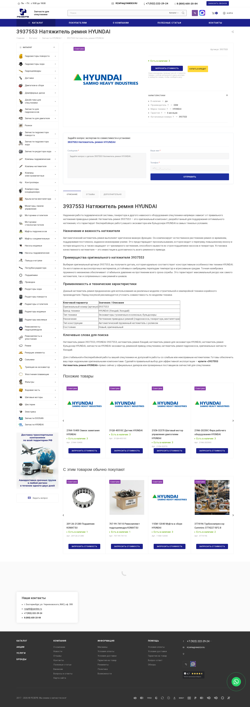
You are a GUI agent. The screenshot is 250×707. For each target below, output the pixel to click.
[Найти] (183, 13)
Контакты (58, 660)
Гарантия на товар (107, 660)
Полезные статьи (62, 664)
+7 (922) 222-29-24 (157, 3)
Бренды (21, 659)
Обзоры (152, 664)
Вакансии (58, 669)
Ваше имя (155, 151)
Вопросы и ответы (62, 673)
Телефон (155, 163)
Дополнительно (113, 194)
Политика (103, 669)
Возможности (105, 673)
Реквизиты (103, 664)
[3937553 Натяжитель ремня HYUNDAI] (105, 79)
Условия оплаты (106, 651)
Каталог (21, 641)
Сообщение (73, 151)
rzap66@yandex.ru (33, 609)
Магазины (102, 647)
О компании (59, 647)
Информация (106, 641)
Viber (195, 13)
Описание (72, 194)
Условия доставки (107, 656)
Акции (20, 647)
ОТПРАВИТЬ (189, 177)
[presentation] (63, 421)
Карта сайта (59, 678)
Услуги (21, 653)
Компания (59, 641)
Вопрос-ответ (155, 660)
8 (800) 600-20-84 (187, 3)
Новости (57, 651)
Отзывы (90, 194)
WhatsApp (202, 13)
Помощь (153, 641)
